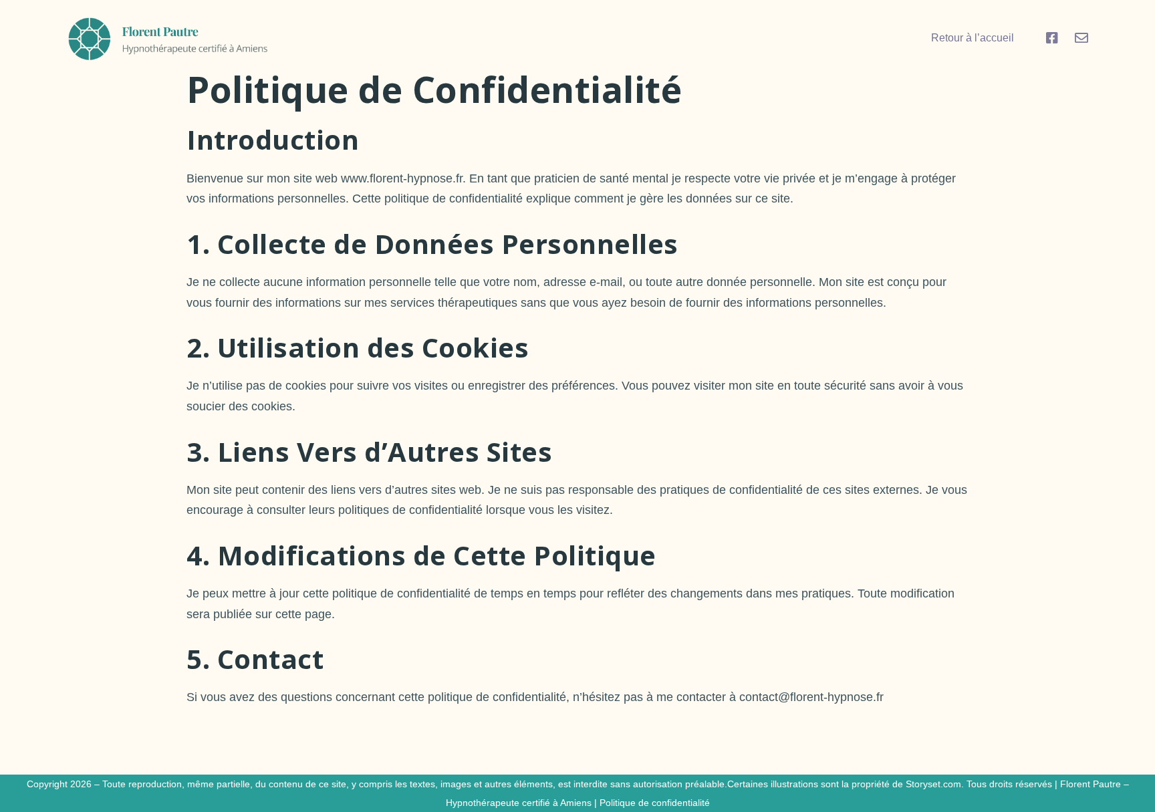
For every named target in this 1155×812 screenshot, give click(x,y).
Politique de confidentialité (655, 802)
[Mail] (1081, 38)
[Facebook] (1052, 38)
